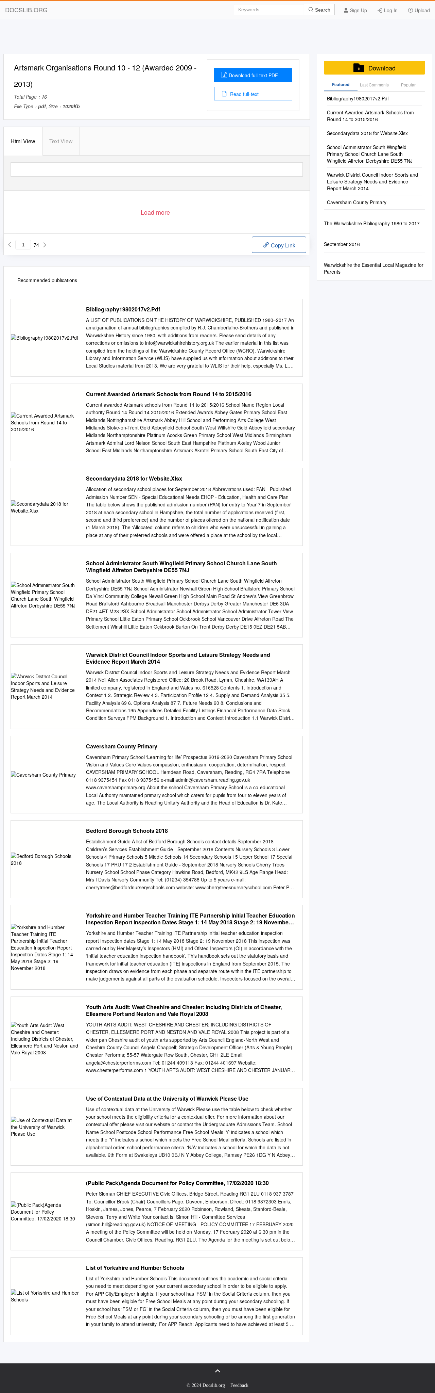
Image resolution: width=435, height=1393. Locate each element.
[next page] (45, 245)
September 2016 (342, 244)
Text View (61, 141)
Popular (408, 84)
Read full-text (244, 94)
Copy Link (282, 245)
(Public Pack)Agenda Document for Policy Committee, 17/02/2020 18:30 (177, 1183)
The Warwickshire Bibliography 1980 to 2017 (372, 223)
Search (322, 10)
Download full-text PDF (253, 75)
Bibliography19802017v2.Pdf (123, 309)
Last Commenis (374, 84)
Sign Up (358, 10)
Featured (340, 84)
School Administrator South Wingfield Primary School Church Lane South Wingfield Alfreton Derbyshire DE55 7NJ (181, 566)
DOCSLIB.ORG (26, 9)
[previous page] (9, 245)
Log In (390, 10)
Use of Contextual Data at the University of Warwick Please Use (167, 1098)
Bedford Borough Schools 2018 (127, 830)
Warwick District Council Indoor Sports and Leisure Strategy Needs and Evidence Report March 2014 (178, 658)
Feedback (239, 1385)
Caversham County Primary (121, 746)
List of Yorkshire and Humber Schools (135, 1267)
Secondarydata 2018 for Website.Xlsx (134, 478)
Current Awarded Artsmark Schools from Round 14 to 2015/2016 (168, 394)
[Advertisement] (217, 38)
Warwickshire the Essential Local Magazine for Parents (373, 268)
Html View (23, 141)
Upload (421, 10)
